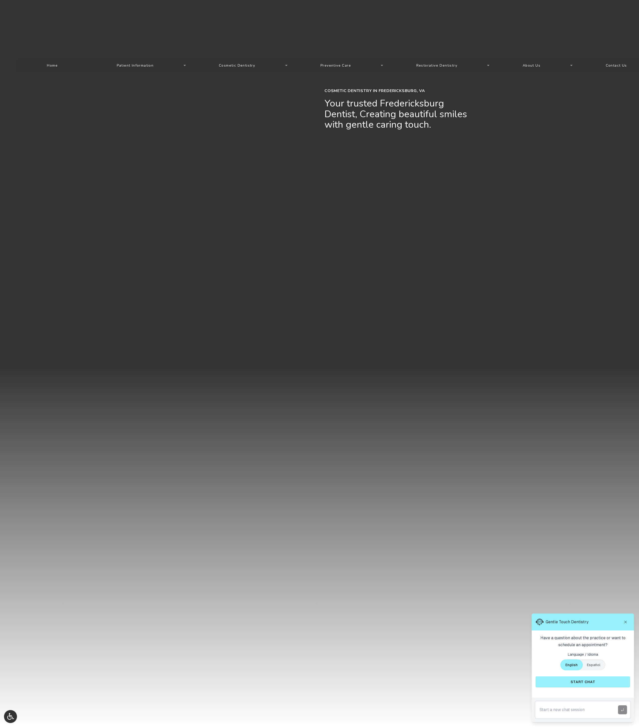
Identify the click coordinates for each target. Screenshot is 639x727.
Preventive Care (335, 65)
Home (52, 65)
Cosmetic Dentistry (237, 65)
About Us (531, 65)
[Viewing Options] (10, 716)
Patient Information (135, 65)
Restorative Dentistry (436, 65)
